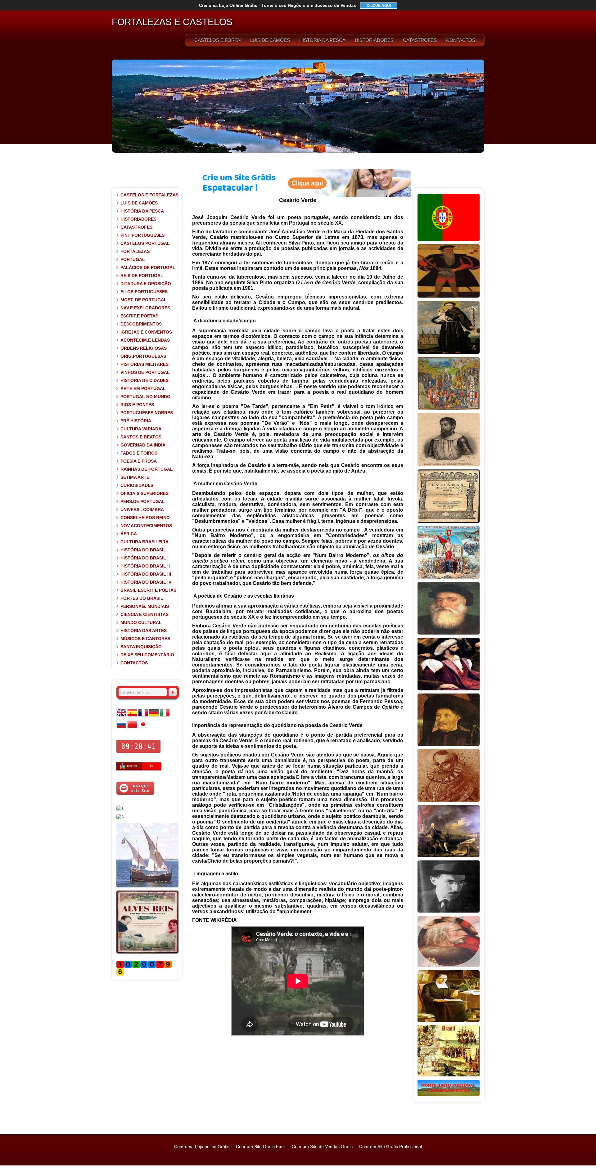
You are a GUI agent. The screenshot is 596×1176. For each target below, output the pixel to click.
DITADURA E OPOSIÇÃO (145, 283)
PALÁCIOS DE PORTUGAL (147, 267)
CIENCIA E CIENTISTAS (144, 614)
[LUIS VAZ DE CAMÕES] (449, 800)
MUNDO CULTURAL (141, 622)
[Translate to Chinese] (132, 728)
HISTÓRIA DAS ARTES (143, 630)
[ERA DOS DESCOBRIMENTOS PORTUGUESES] (147, 886)
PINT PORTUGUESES (142, 235)
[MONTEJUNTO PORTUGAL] (449, 1095)
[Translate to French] (143, 716)
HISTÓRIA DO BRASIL (143, 549)
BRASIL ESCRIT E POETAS (148, 590)
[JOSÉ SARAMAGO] (120, 808)
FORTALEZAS (135, 251)
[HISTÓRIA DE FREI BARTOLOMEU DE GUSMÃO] (449, 1021)
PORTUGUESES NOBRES (146, 412)
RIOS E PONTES (137, 404)
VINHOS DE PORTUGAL (145, 372)
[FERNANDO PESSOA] (449, 911)
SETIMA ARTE (134, 477)
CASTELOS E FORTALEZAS (217, 40)
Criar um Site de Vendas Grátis (322, 1146)
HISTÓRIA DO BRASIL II (145, 565)
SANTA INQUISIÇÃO (141, 646)
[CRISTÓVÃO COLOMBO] (449, 966)
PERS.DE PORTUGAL (142, 501)
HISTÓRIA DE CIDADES (144, 380)
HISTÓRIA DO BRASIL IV (145, 582)
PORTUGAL (132, 259)
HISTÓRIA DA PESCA (322, 40)
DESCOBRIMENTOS (141, 323)
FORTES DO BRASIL (141, 598)
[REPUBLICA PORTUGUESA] (449, 578)
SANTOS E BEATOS (140, 436)
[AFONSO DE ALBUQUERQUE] (449, 296)
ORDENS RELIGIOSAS (143, 348)
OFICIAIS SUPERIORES (144, 493)
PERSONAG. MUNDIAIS (144, 606)
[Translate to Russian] (121, 728)
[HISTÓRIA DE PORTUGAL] (449, 240)
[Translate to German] (154, 716)
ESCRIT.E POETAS (139, 315)
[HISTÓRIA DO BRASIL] (449, 1075)
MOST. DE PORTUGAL (143, 299)
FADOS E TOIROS (138, 453)
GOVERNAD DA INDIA (142, 444)
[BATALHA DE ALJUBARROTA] (449, 408)
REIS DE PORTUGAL (141, 275)
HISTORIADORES (374, 40)
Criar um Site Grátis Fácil (260, 1146)
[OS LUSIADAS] (449, 521)
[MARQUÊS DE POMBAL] (449, 856)
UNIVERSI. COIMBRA (142, 509)
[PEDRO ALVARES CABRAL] (449, 689)
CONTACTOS (460, 40)
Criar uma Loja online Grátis (201, 1146)
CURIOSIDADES (136, 485)
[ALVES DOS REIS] (147, 952)
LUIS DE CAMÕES (270, 40)
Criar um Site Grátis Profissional (390, 1146)
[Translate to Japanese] (143, 728)
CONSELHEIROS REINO (145, 517)
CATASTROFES (420, 40)
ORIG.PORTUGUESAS (143, 356)
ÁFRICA (128, 533)
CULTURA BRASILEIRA (144, 541)
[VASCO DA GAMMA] (449, 633)
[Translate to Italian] (165, 716)
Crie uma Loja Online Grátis (277, 5)
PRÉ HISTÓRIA (135, 420)
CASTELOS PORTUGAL (145, 243)
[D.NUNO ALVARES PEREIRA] (449, 465)
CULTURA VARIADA (140, 428)
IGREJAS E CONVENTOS (146, 332)
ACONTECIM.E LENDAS (145, 340)
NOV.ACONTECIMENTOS (146, 525)
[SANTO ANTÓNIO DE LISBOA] (449, 352)
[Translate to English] (121, 716)
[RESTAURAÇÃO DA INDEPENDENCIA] (120, 817)
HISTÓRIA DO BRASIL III (145, 574)
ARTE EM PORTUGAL (143, 388)
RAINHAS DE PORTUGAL (146, 469)
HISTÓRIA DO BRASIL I (144, 557)
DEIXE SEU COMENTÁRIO (147, 654)
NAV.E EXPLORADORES (145, 307)
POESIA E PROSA (138, 461)
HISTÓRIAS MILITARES (144, 364)
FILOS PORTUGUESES (144, 291)
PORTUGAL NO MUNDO (145, 396)
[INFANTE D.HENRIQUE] (449, 745)
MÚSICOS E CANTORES (145, 638)
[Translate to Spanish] (132, 716)
